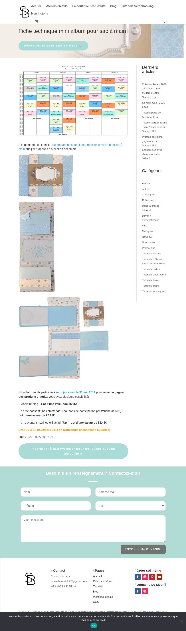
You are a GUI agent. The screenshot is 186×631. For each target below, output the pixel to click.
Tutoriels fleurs (150, 285)
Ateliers (146, 183)
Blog (113, 6)
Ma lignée (147, 231)
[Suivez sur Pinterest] (152, 577)
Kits (144, 225)
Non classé (148, 242)
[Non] (181, 621)
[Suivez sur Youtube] (159, 577)
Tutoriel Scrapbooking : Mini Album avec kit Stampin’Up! (154, 127)
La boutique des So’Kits (88, 6)
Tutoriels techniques (153, 291)
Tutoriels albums (151, 253)
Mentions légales (103, 596)
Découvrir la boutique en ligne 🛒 (53, 45)
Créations (147, 200)
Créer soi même (102, 581)
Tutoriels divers (150, 280)
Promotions (148, 247)
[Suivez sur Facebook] (138, 577)
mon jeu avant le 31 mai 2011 (75, 392)
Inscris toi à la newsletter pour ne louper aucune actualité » (73, 451)
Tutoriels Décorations (154, 274)
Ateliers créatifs (57, 6)
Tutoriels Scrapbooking (137, 6)
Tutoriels (98, 586)
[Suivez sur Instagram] (145, 577)
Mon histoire (39, 13)
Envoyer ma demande (143, 549)
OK (94, 625)
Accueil (36, 6)
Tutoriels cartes (151, 269)
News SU (147, 236)
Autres (145, 189)
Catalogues (148, 194)
